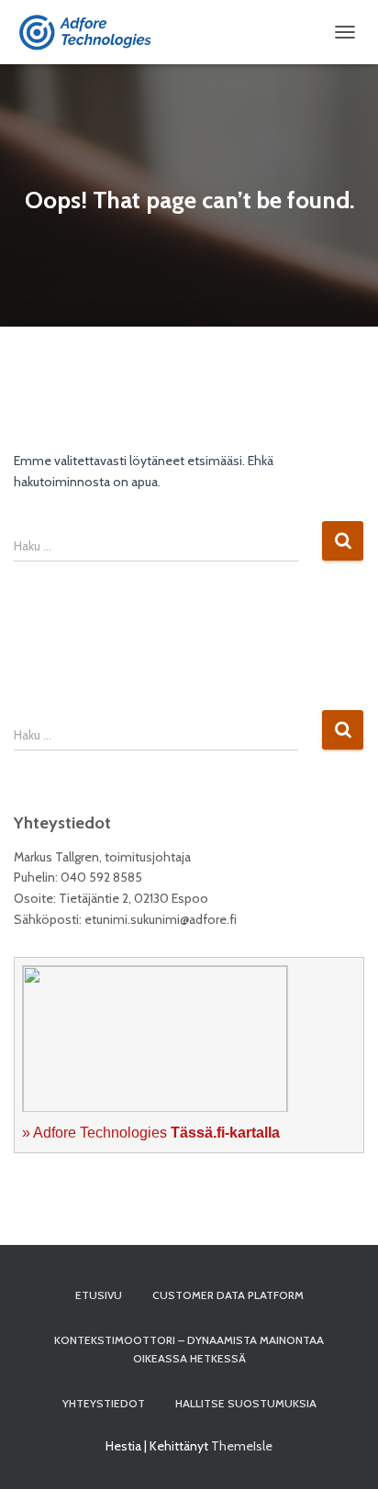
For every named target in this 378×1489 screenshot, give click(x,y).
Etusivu (98, 1295)
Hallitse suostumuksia (246, 1403)
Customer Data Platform (228, 1295)
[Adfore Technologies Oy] (95, 32)
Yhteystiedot (103, 1403)
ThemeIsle (241, 1446)
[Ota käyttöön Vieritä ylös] (341, 1452)
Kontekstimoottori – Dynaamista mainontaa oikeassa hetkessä (189, 1348)
